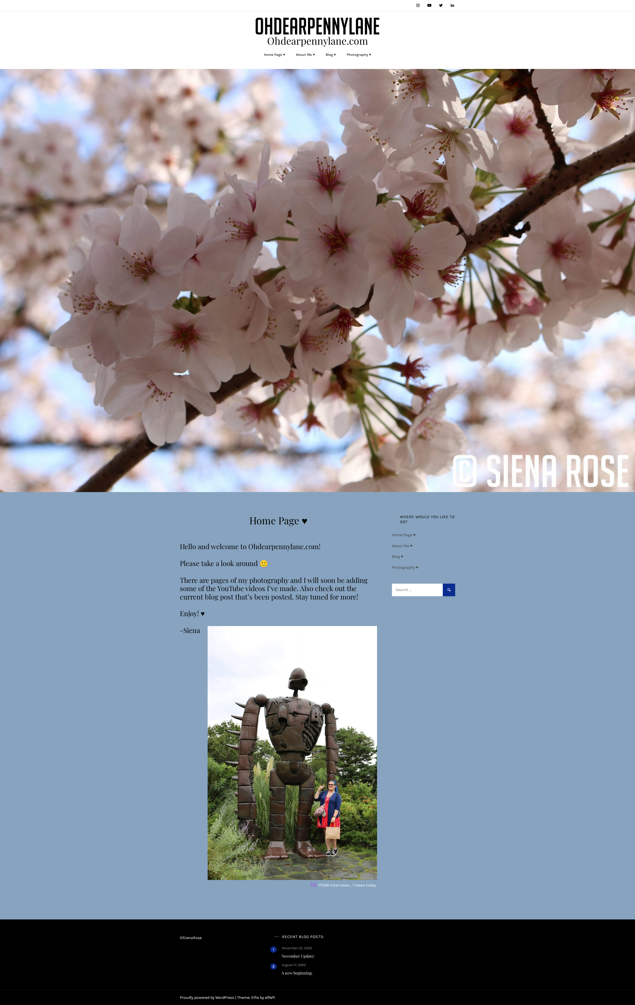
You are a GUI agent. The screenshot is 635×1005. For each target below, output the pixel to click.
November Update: (298, 956)
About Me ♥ (305, 55)
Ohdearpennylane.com (317, 40)
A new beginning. (297, 972)
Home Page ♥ (274, 55)
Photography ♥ (359, 55)
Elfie (255, 997)
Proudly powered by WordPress (207, 997)
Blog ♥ (331, 55)
